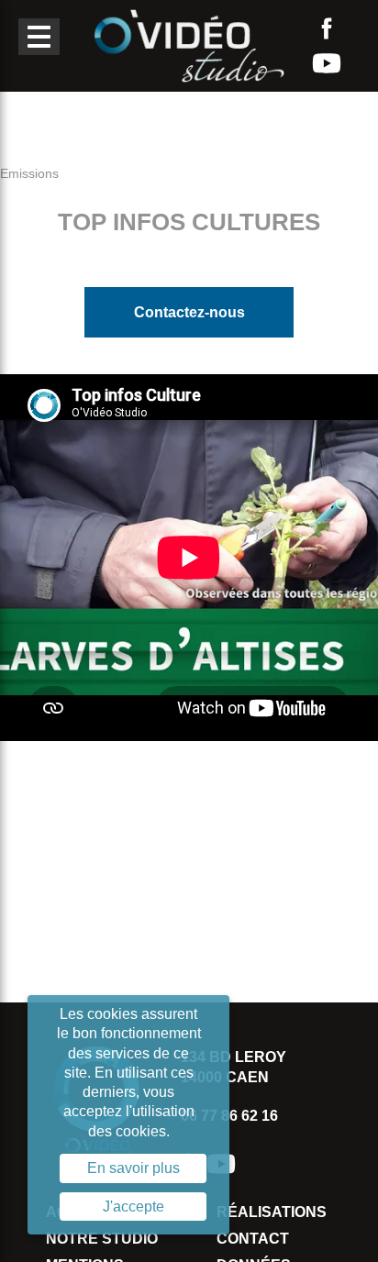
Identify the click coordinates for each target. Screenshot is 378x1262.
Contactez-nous (189, 312)
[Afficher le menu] (39, 36)
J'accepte (133, 1206)
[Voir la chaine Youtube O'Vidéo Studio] (326, 63)
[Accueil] (189, 44)
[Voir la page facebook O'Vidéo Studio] (326, 28)
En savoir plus (133, 1168)
